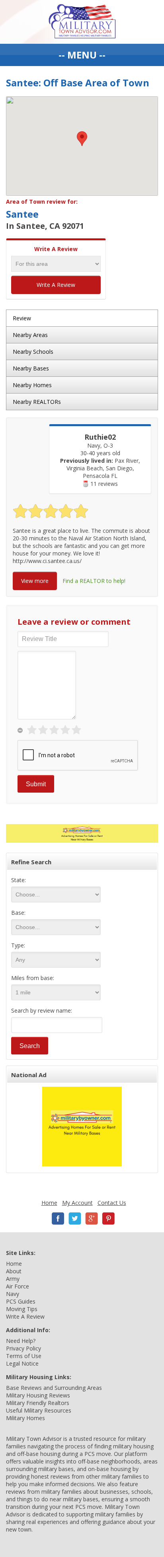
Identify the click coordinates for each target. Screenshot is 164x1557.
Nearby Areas (30, 335)
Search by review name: (41, 1010)
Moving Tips (21, 1309)
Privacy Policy (23, 1348)
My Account (77, 1202)
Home (49, 1202)
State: (18, 880)
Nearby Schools (33, 351)
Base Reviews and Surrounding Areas (54, 1387)
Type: (18, 945)
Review (22, 318)
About (13, 1271)
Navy (12, 1294)
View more (35, 581)
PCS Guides (20, 1301)
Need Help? (20, 1341)
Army (13, 1278)
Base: (18, 912)
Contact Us (112, 1202)
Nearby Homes (32, 385)
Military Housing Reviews (38, 1395)
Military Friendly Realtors (37, 1403)
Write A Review (56, 284)
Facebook (58, 1218)
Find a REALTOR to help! (93, 581)
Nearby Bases (31, 368)
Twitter (74, 1218)
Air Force (17, 1286)
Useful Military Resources (38, 1410)
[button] (82, 138)
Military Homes (25, 1418)
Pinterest (108, 1218)
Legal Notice (22, 1363)
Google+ (91, 1218)
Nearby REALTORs (37, 401)
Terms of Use (23, 1356)
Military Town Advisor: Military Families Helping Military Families (82, 22)
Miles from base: (32, 978)
